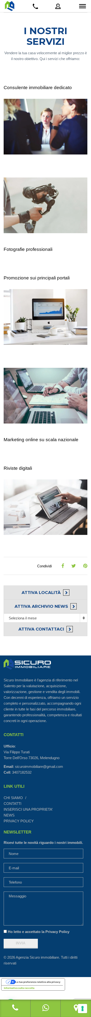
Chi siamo (13, 798)
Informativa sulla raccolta (19, 987)
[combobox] (45, 618)
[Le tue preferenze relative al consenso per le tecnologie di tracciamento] (82, 1008)
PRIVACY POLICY (19, 821)
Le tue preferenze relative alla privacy (38, 981)
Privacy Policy (57, 932)
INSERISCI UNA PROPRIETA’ (28, 809)
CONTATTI (12, 803)
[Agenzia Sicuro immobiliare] (10, 6)
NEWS (9, 815)
